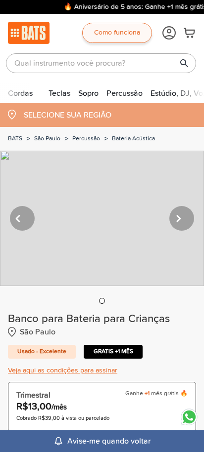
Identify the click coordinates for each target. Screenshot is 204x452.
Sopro (88, 93)
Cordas (20, 93)
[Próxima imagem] (181, 218)
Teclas (59, 93)
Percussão (124, 93)
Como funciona (117, 32)
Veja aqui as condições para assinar (62, 370)
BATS (15, 139)
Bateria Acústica (133, 139)
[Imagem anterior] (22, 218)
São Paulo (47, 139)
